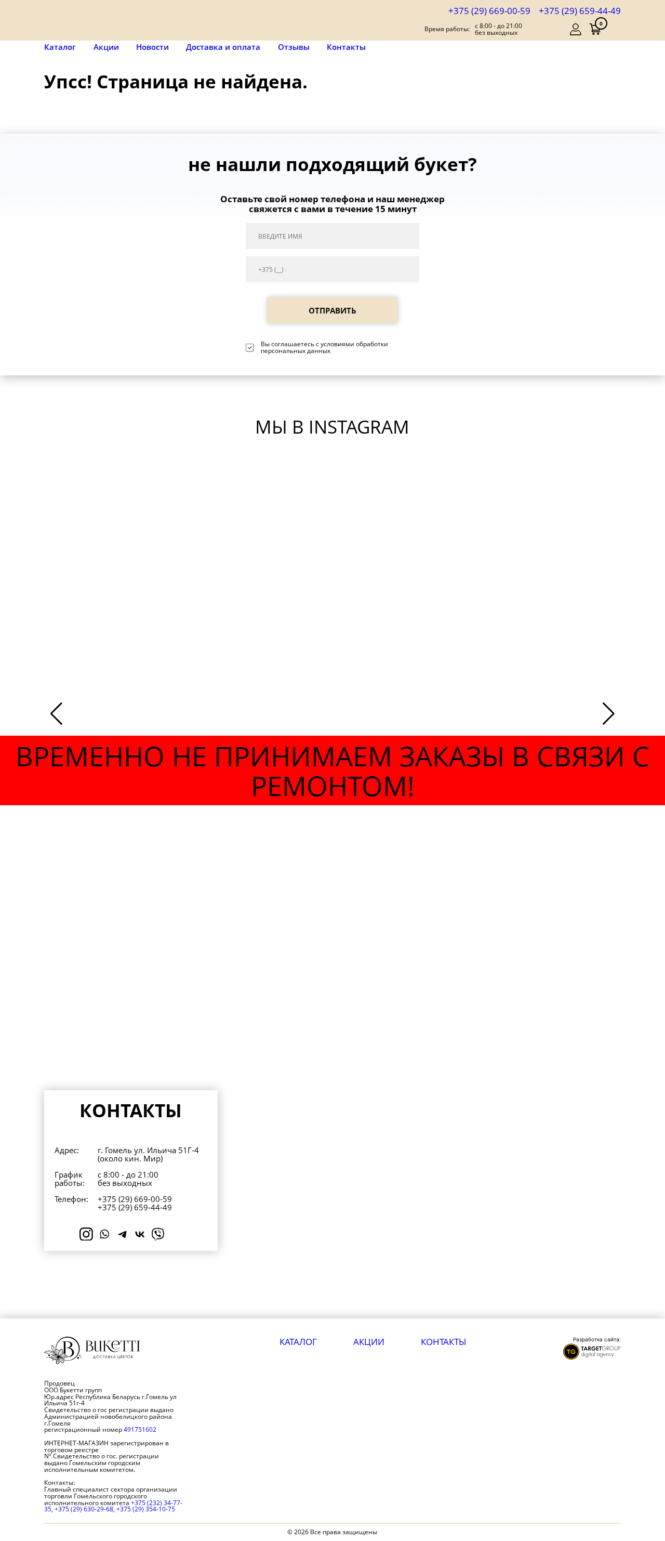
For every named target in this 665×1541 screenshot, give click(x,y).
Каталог (60, 47)
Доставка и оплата (223, 47)
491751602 (140, 1429)
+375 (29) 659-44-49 (580, 10)
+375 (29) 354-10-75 (145, 1509)
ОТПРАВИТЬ (332, 311)
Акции (106, 47)
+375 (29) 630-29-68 (84, 1509)
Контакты (346, 47)
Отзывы (294, 47)
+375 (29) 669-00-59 (489, 10)
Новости (152, 47)
